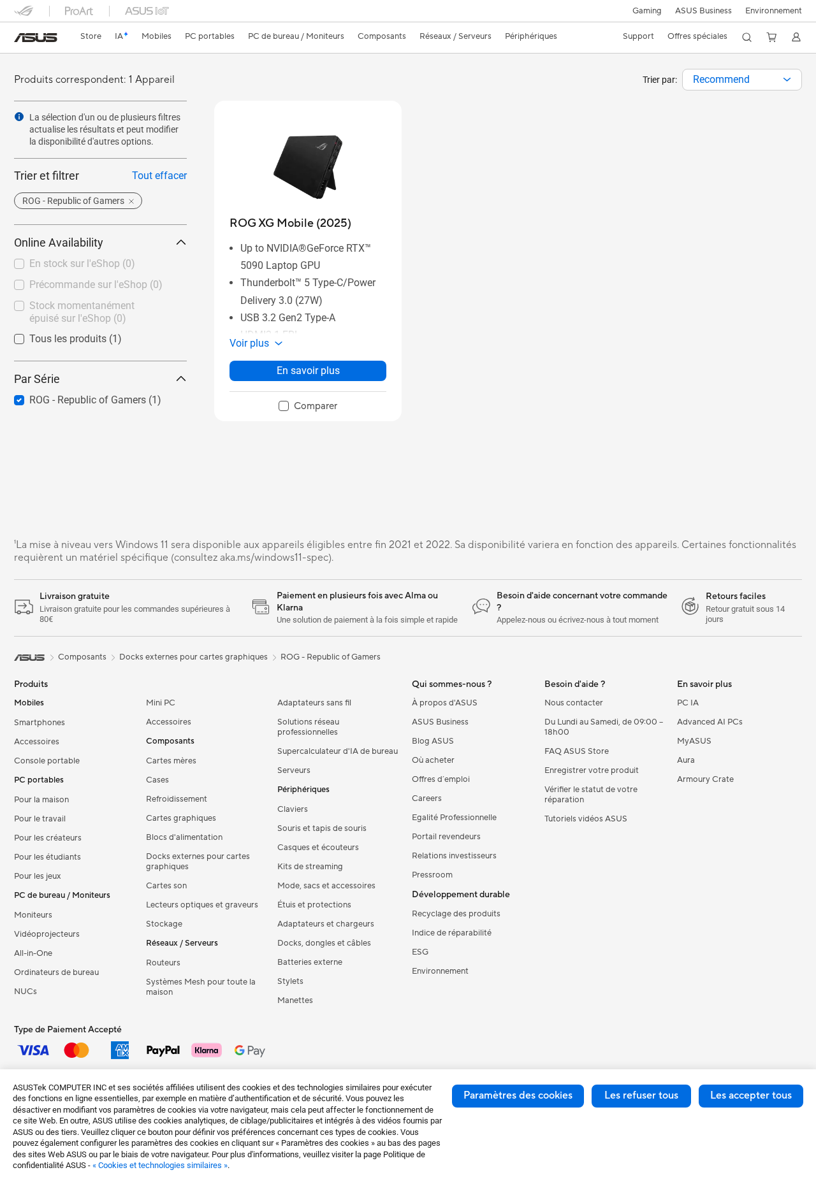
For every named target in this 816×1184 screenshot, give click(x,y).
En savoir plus (308, 371)
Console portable (47, 761)
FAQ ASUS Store (576, 751)
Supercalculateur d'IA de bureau (337, 751)
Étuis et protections (314, 905)
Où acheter (433, 760)
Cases (157, 780)
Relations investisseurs (454, 856)
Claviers (292, 809)
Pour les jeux (37, 876)
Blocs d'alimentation (184, 837)
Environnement (773, 11)
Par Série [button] (37, 379)
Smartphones (39, 723)
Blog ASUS (433, 741)
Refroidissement (176, 799)
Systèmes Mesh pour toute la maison (201, 987)
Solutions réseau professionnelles (308, 727)
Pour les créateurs (48, 838)
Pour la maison (41, 800)
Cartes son (166, 886)
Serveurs (293, 770)
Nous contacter (573, 703)
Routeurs (163, 963)
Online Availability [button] (58, 242)
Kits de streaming (310, 867)
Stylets (290, 981)
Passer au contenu (21, 39)
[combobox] (742, 79)
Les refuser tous (641, 1095)
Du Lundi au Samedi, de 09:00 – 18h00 (603, 727)
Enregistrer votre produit (591, 770)
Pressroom (432, 875)
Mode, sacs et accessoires (326, 886)
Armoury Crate (705, 779)
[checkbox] (308, 406)
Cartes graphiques (181, 818)
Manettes (295, 1000)
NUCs (25, 991)
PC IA (688, 703)
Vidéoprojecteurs (47, 934)
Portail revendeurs (446, 837)
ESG (420, 952)
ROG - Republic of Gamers (72, 397)
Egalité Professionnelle (454, 817)
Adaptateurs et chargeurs (325, 924)
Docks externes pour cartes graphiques (198, 861)
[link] (35, 37)
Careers (427, 798)
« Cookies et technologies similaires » (160, 1165)
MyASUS (694, 741)
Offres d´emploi (441, 779)
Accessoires (36, 742)
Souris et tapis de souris (322, 828)
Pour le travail (40, 819)
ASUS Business (703, 11)
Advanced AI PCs (710, 722)
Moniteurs (33, 915)
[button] (647, 11)
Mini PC (160, 703)
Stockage (164, 924)
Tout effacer (159, 176)
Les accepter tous (751, 1095)
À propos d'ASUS (444, 703)
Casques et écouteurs (318, 847)
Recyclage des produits (456, 914)
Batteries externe (309, 962)
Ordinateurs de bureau (56, 972)
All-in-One (33, 953)
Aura (686, 760)
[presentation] (787, 80)
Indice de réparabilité (452, 933)
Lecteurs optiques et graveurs (202, 905)
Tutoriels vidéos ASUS (585, 819)
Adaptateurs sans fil (314, 703)
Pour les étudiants (47, 857)
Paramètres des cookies (517, 1095)
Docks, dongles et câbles (324, 943)
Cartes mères (171, 761)
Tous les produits (52, 335)
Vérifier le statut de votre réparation (591, 794)
